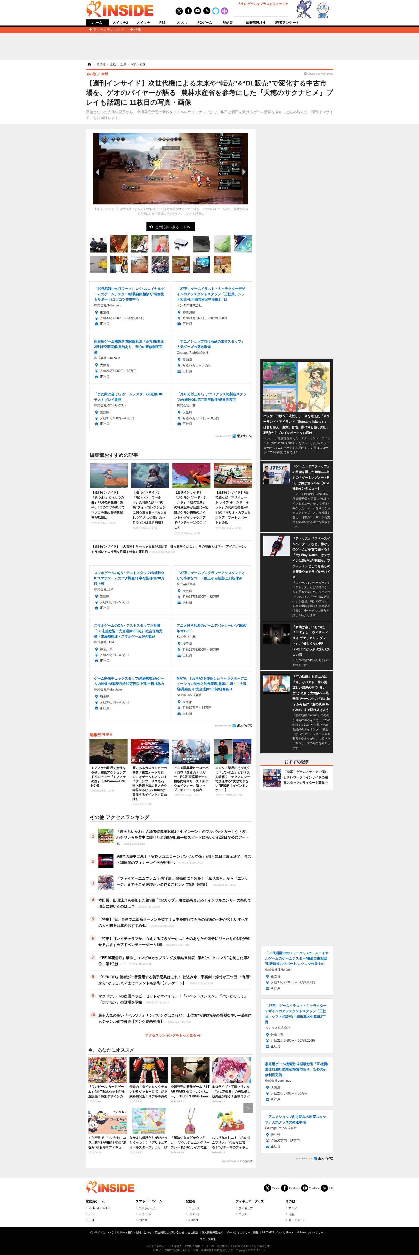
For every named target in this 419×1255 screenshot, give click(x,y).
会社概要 (193, 1232)
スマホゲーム (147, 1208)
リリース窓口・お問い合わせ (134, 1232)
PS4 (91, 1220)
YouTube (314, 1188)
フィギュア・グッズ (250, 1201)
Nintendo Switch (99, 1208)
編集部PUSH (255, 22)
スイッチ (143, 22)
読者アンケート (287, 22)
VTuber (193, 1220)
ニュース (194, 1208)
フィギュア (245, 1208)
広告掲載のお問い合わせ (169, 1232)
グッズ (242, 1214)
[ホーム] (89, 64)
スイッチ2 (120, 22)
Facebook (294, 1188)
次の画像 (243, 172)
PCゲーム (204, 22)
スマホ (182, 22)
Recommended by (232, 1161)
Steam (142, 1220)
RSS (331, 1188)
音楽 (291, 1214)
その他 (290, 1201)
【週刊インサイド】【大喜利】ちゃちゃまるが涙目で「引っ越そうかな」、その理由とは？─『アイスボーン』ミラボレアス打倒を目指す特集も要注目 (169, 549)
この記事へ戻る (172, 226)
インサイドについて (101, 1232)
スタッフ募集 (208, 1239)
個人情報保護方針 (212, 1232)
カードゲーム (297, 1220)
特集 (137, 30)
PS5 (162, 22)
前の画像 (98, 172)
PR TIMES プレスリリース (278, 1232)
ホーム (97, 23)
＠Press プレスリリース (311, 1232)
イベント (194, 1214)
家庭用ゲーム (95, 1201)
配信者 (228, 22)
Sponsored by (223, 436)
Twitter (276, 1188)
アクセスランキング (108, 30)
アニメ (292, 1208)
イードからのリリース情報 (242, 1232)
